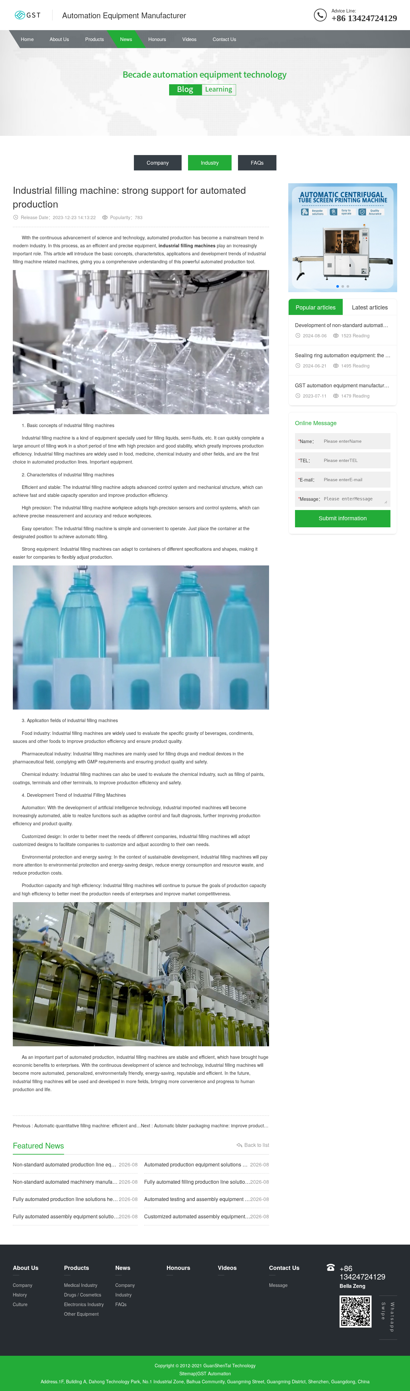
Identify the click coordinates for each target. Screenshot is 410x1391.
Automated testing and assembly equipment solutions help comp (206, 1199)
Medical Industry (80, 1285)
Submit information (343, 518)
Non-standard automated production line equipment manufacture (75, 1164)
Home (27, 39)
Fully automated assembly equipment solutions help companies (75, 1216)
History (20, 1294)
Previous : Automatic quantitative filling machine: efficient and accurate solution (77, 1125)
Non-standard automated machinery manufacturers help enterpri (75, 1181)
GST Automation (214, 1373)
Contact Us (224, 39)
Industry (210, 162)
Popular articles (316, 307)
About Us (59, 39)
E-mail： (307, 479)
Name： (307, 441)
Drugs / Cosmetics (82, 1294)
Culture (20, 1304)
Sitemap (187, 1373)
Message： (310, 499)
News (126, 39)
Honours (157, 39)
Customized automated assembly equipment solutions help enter (206, 1216)
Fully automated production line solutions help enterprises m (75, 1199)
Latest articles (370, 307)
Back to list (256, 1144)
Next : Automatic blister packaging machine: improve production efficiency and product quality (205, 1125)
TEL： (305, 460)
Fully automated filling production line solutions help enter (206, 1181)
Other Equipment (81, 1314)
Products (94, 39)
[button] (337, 286)
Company (158, 162)
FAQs (257, 162)
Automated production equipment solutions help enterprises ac (206, 1164)
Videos (189, 39)
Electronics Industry (84, 1304)
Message (278, 1285)
